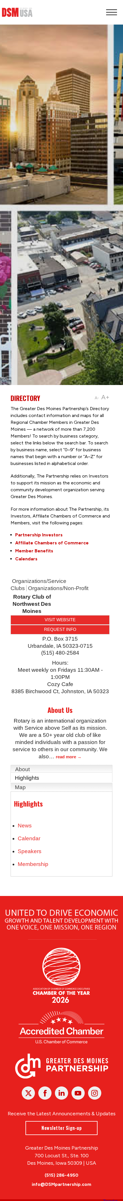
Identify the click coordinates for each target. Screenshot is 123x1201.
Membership (33, 864)
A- (97, 398)
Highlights (27, 778)
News (25, 826)
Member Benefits (34, 551)
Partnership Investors (39, 535)
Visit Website (60, 619)
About (22, 769)
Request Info (60, 629)
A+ (105, 397)
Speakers (29, 851)
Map (20, 787)
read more (66, 756)
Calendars (26, 559)
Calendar (29, 838)
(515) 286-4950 (61, 1175)
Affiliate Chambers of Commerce (52, 543)
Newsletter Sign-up (61, 1127)
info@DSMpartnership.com (61, 1184)
